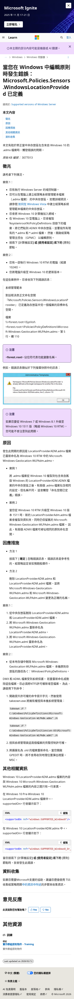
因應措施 (10, 127)
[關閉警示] (68, 5)
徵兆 (8, 118)
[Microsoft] (37, 37)
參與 (47, 989)
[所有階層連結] (6, 57)
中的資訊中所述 (31, 884)
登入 (68, 37)
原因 (8, 123)
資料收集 (10, 136)
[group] (37, 849)
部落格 (34, 989)
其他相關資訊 (13, 132)
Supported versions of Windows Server (33, 104)
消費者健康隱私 (11, 994)
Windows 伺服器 (36, 57)
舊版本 (23, 989)
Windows (17, 57)
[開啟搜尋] (61, 37)
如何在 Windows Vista (32, 204)
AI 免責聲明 (9, 989)
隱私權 (57, 989)
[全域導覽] (3, 37)
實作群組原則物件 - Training (18, 944)
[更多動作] (68, 57)
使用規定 (31, 994)
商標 (42, 994)
